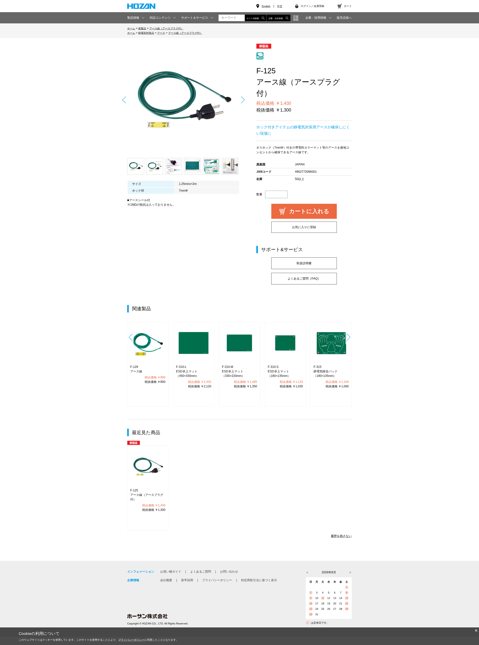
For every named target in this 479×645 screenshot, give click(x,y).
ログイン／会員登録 (312, 5)
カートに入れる (309, 211)
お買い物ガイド (170, 571)
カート (348, 5)
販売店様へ (344, 17)
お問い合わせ (229, 571)
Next (243, 100)
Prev (124, 100)
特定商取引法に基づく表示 (259, 580)
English (266, 6)
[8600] (135, 166)
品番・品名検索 (276, 18)
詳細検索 (295, 18)
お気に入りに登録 (304, 227)
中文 (279, 6)
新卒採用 (187, 580)
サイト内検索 (253, 18)
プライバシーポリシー (217, 580)
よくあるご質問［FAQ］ (304, 278)
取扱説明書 (304, 263)
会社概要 (166, 580)
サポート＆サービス (194, 17)
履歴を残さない (341, 536)
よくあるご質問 (200, 571)
